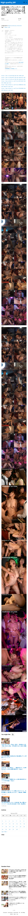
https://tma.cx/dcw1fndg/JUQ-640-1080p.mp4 (12, 75)
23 (24, 826)
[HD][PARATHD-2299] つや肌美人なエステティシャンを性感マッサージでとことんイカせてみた (18, 898)
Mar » (5, 831)
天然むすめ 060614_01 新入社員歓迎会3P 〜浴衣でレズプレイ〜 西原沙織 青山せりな (17, 893)
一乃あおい (6, 27)
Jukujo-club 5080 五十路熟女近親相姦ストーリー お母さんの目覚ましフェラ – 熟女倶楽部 (17, 877)
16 (24, 823)
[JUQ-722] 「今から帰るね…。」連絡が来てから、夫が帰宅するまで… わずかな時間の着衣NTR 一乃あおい (13, 768)
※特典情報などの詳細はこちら (11, 68)
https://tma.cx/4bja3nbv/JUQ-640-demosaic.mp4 (13, 77)
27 (13, 829)
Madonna (10, 25)
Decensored (15, 912)
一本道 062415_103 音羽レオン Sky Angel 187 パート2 (16, 904)
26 (9, 829)
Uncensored (19, 25)
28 (16, 829)
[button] (24, 2)
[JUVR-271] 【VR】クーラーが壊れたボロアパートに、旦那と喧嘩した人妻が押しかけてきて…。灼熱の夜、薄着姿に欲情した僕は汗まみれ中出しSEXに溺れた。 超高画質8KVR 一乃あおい (13, 791)
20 (13, 826)
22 (20, 826)
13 (13, 823)
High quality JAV (8, 2)
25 (6, 829)
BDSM (11, 914)
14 (16, 823)
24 (2, 829)
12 (9, 823)
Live (17, 914)
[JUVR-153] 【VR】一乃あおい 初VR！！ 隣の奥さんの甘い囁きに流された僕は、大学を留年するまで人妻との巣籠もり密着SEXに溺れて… (13, 745)
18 (6, 826)
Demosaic (14, 25)
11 (6, 823)
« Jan (2, 831)
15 (20, 823)
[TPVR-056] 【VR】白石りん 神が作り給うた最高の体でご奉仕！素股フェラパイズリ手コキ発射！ (17, 871)
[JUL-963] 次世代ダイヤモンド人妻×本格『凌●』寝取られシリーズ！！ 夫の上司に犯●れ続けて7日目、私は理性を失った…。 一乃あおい (13, 803)
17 (2, 826)
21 (16, 826)
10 (2, 823)
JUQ (9, 27)
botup (2, 18)
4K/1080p (23, 912)
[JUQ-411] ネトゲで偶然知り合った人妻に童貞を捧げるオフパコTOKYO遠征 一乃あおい (13, 780)
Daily (14, 914)
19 (9, 826)
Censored (5, 912)
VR (19, 912)
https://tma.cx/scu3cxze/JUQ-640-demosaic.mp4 (13, 79)
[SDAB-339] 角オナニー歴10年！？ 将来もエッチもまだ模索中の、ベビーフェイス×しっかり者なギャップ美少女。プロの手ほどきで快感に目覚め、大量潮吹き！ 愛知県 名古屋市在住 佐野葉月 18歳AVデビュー (18, 885)
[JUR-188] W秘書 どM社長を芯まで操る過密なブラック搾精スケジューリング (13, 756)
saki (14, 910)
